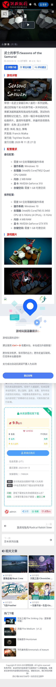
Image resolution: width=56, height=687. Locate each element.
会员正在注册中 (37, 676)
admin (13, 511)
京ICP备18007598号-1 (21, 676)
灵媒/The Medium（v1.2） (30, 628)
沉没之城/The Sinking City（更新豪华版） (34, 619)
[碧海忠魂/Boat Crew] (14, 564)
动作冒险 (23, 61)
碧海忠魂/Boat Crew (13, 578)
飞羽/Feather (9, 605)
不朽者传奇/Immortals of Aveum (33, 649)
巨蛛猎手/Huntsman (27, 639)
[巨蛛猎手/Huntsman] (10, 642)
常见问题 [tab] (27, 67)
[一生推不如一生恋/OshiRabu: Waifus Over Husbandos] (41, 591)
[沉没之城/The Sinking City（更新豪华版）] (10, 621)
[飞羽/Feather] (14, 591)
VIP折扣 (29, 431)
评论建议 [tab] (42, 67)
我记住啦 (28, 375)
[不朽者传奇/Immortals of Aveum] (10, 653)
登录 (44, 4)
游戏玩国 (29, 665)
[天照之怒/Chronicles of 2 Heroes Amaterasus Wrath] (41, 564)
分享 (27, 511)
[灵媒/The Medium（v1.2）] (10, 632)
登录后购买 (29, 453)
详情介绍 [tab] (12, 67)
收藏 (37, 511)
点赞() (47, 511)
